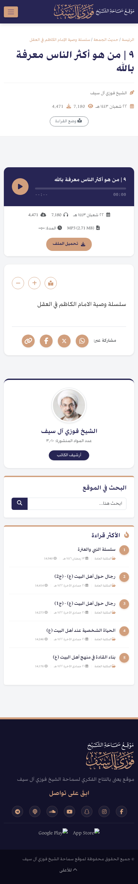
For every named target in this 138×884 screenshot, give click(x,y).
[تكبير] (34, 283)
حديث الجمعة (105, 40)
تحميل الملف (65, 244)
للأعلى (66, 870)
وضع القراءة (66, 121)
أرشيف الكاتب (69, 455)
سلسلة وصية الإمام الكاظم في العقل (60, 40)
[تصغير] (18, 283)
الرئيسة (128, 40)
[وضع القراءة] (51, 283)
